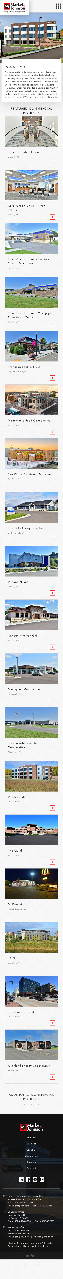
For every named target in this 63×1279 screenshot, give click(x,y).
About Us (31, 1149)
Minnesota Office (16, 1227)
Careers (31, 1161)
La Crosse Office (16, 1211)
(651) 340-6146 (22, 1236)
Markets (31, 1137)
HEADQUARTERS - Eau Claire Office (25, 1196)
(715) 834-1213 (22, 1205)
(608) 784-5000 (23, 1221)
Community (31, 1155)
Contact (31, 1168)
